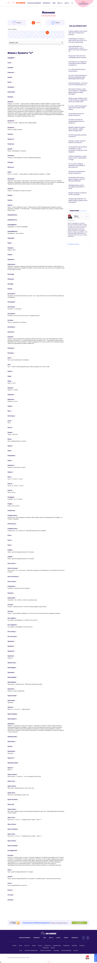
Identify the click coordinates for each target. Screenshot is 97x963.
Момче (58, 23)
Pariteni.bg (81, 945)
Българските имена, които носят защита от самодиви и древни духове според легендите (77, 91)
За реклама (56, 950)
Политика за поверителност (31, 950)
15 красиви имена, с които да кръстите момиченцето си (77, 84)
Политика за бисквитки (45, 950)
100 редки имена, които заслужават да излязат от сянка (76, 187)
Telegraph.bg (66, 945)
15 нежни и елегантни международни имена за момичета (76, 121)
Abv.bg (20, 945)
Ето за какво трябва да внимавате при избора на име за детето (76, 165)
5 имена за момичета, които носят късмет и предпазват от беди (77, 158)
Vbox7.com (26, 945)
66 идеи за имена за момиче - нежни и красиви (77, 194)
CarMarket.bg (45, 948)
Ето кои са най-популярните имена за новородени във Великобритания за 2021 (77, 77)
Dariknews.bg (47, 945)
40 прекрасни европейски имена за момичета (76, 172)
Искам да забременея (34, 3)
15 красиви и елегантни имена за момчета (76, 114)
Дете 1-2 (60, 3)
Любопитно (74, 937)
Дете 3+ (67, 3)
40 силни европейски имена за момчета (77, 136)
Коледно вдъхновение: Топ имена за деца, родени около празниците (77, 200)
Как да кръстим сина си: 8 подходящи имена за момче (77, 56)
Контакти (75, 950)
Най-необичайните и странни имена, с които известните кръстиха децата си (77, 48)
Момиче (38, 23)
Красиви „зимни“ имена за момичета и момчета (77, 142)
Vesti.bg (34, 945)
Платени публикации (66, 950)
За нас (20, 950)
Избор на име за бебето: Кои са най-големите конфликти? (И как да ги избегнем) (77, 100)
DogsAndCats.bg (57, 945)
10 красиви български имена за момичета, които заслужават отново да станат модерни (77, 149)
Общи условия (25, 957)
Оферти (66, 937)
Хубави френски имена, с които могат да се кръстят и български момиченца (77, 40)
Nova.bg (40, 945)
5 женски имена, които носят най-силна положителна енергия (77, 33)
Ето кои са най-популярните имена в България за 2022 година (77, 107)
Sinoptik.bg (74, 945)
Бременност (47, 3)
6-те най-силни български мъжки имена (76, 70)
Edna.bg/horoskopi (83, 211)
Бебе (54, 3)
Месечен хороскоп (74, 244)
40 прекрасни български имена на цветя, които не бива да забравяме (76, 179)
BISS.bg (53, 948)
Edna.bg (14, 945)
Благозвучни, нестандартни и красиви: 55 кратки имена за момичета (77, 63)
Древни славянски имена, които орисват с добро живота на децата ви (76, 129)
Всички (19, 23)
